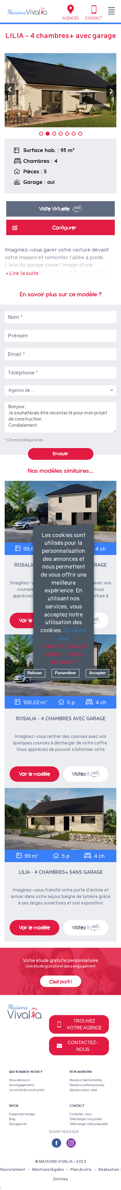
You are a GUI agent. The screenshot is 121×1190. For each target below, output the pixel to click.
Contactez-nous (83, 1046)
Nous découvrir (19, 1080)
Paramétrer (65, 673)
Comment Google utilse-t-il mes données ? (63, 654)
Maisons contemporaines (86, 1085)
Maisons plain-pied (83, 1090)
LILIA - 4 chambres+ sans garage (61, 872)
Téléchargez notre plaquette (88, 1124)
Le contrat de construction (27, 1090)
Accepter (97, 673)
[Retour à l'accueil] (27, 11)
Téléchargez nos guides (85, 1119)
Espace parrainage (22, 1114)
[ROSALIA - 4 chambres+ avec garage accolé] (60, 512)
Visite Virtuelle (54, 208)
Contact (93, 18)
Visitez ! (80, 774)
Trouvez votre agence (84, 1024)
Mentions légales (48, 1169)
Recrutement (12, 1169)
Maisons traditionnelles (85, 1080)
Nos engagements (21, 1085)
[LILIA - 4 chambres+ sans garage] (60, 819)
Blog (12, 1119)
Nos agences (18, 1124)
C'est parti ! (60, 982)
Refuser (34, 673)
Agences (70, 18)
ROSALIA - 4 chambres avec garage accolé (60, 718)
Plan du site (81, 1169)
